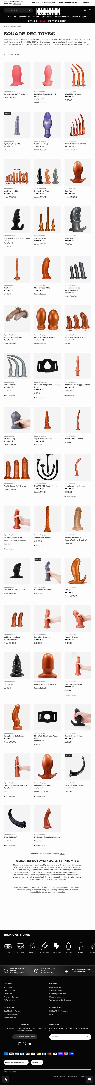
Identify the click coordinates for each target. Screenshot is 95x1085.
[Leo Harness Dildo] (17, 172)
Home (5, 26)
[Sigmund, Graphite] (17, 125)
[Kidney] (78, 571)
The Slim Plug (40, 238)
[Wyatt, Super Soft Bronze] (17, 467)
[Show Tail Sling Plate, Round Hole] (47, 717)
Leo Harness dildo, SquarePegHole (73, 289)
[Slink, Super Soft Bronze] (78, 125)
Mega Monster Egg (42, 785)
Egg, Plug (68, 191)
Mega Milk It (70, 238)
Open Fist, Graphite (42, 590)
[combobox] (18, 10)
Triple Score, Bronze (43, 439)
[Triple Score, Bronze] (47, 420)
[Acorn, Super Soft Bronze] (47, 665)
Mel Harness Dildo (42, 288)
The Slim (7, 288)
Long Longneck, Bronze (75, 486)
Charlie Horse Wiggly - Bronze (77, 385)
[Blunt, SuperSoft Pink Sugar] (17, 75)
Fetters (52, 1014)
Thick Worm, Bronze (42, 538)
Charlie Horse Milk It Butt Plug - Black (17, 240)
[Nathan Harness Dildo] (17, 318)
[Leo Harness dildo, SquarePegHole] (78, 269)
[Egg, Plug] (78, 172)
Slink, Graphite (10, 385)
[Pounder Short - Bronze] (17, 519)
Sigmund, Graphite (12, 144)
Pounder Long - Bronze (75, 684)
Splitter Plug (9, 439)
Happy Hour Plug (41, 191)
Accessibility (72, 1076)
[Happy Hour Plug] (47, 172)
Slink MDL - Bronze (73, 94)
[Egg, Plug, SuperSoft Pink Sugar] (47, 75)
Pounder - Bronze (42, 637)
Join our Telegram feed (25, 1037)
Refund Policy (10, 1000)
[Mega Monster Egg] (47, 766)
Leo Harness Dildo (11, 191)
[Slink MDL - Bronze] (78, 75)
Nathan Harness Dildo (13, 337)
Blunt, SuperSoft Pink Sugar (16, 94)
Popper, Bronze (71, 637)
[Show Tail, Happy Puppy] (78, 766)
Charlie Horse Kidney (74, 736)
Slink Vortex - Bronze (74, 439)
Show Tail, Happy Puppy (75, 785)
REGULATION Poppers (58, 1011)
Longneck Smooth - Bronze (15, 785)
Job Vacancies (10, 1017)
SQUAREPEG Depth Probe (45, 486)
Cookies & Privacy (59, 1076)
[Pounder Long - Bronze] (78, 665)
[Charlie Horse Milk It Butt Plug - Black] (17, 219)
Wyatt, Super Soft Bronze (15, 486)
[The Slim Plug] (47, 219)
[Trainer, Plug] (17, 665)
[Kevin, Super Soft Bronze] (17, 717)
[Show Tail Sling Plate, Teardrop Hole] (47, 366)
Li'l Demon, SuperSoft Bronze (47, 837)
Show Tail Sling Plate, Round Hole (46, 737)
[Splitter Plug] (17, 420)
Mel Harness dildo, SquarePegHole (12, 638)
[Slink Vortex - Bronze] (78, 420)
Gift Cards (8, 994)
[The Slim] (17, 269)
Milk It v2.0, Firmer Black (14, 590)
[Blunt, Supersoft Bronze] (47, 318)
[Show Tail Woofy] (17, 818)
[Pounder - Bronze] (47, 618)
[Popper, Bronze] (78, 618)
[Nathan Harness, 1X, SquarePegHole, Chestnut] (78, 519)
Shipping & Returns (57, 994)
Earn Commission (11, 1014)
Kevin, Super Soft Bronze (14, 736)
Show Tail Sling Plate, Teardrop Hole (47, 386)
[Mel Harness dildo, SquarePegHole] (17, 618)
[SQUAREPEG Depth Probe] (47, 467)
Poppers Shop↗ (57, 21)
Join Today (17, 4)
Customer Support (57, 987)
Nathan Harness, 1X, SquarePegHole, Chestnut (76, 539)
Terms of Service (11, 997)
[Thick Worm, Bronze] (47, 519)
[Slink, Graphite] (17, 366)
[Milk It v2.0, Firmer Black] (17, 571)
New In (12, 17)
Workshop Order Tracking (60, 1000)
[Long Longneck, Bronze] (78, 467)
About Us (8, 987)
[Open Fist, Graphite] (47, 571)
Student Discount (57, 990)
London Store (49, 2)
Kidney (67, 590)
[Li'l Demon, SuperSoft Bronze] (47, 818)
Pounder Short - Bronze (14, 538)
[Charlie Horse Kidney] (78, 717)
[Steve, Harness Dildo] (78, 318)
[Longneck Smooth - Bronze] (17, 766)
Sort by (7, 54)
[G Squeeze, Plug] (47, 125)
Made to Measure (56, 997)
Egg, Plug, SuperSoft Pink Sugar (45, 95)
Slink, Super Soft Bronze (75, 144)
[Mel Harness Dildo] (47, 269)
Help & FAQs (36, 2)
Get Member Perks (12, 1011)
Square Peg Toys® (15, 26)
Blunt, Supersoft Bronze (44, 337)
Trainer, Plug (9, 684)
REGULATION (13, 1072)
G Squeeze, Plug (41, 144)
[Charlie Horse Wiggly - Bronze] (78, 366)
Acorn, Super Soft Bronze (45, 684)
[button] (30, 10)
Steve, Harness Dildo (74, 337)
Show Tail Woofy (11, 837)
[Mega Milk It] (78, 219)
